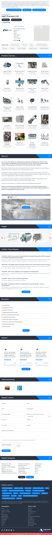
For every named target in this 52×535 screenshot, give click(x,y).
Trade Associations (22, 48)
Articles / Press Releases (42, 44)
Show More (26, 330)
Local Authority (6, 495)
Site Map (30, 508)
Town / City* (4, 425)
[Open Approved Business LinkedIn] (9, 530)
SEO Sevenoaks (31, 520)
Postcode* (4, 419)
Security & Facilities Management (30, 495)
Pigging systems (38, 463)
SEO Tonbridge (31, 522)
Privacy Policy (4, 5)
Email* (28, 403)
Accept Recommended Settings (13, 9)
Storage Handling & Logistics (8, 498)
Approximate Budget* (6, 414)
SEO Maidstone (31, 519)
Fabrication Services (22, 465)
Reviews (12, 48)
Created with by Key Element (35, 533)
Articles (3, 523)
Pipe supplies (38, 465)
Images (31, 44)
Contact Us (21, 477)
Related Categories (44, 48)
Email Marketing (5, 516)
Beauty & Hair (28, 488)
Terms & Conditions (32, 511)
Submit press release (16, 19)
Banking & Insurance (19, 488)
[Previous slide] (2, 238)
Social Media (4, 519)
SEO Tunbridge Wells (32, 523)
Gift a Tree (4, 520)
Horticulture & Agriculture (38, 490)
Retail (20, 495)
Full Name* (4, 403)
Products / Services (15, 44)
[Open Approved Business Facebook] (2, 530)
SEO (2, 513)
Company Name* (30, 408)
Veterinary (19, 498)
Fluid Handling (21, 467)
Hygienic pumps (21, 471)
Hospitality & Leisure (7, 493)
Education (5, 490)
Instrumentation (36, 493)
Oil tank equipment (22, 473)
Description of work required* (8, 430)
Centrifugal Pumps (6, 465)
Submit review (6, 19)
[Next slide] (49, 238)
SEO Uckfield (30, 525)
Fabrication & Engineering (24, 463)
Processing (14, 495)
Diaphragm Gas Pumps (7, 470)
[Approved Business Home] (44, 530)
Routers (36, 470)
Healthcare (28, 490)
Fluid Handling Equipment (24, 468)
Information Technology (25, 493)
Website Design (5, 514)
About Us (24, 44)
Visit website (30, 477)
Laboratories (44, 493)
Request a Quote (32, 48)
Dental (47, 488)
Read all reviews (26, 369)
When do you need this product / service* (35, 414)
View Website (26, 207)
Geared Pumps (21, 470)
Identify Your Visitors (6, 511)
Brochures (5, 48)
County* (28, 425)
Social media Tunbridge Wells (34, 516)
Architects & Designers (7, 488)
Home (3, 508)
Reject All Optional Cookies (39, 9)
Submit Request (6, 450)
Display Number (21, 26)
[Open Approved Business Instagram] (4, 530)
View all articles (26, 291)
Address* (29, 419)
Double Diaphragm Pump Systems (9, 473)
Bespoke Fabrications (6, 463)
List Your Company (5, 510)
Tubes (36, 471)
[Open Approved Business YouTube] (11, 530)
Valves (36, 473)
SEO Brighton (31, 517)
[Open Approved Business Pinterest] (6, 530)
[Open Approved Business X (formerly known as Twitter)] (13, 530)
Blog (29, 514)
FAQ (2, 525)
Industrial (15, 493)
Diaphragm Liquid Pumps (7, 471)
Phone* (3, 408)
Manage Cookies (27, 9)
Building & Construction (38, 488)
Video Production (5, 517)
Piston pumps (38, 467)
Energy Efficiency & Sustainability (16, 490)
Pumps (36, 468)
